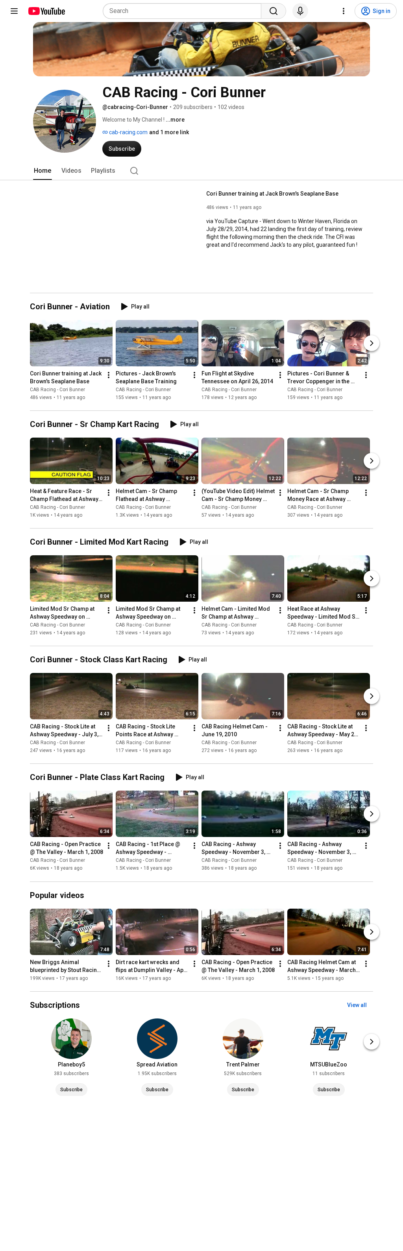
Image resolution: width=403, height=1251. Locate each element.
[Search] (273, 11)
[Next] (371, 343)
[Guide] (14, 11)
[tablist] (201, 170)
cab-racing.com (128, 132)
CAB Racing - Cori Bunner (57, 389)
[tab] (42, 170)
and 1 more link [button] (169, 132)
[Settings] (343, 11)
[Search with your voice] (300, 11)
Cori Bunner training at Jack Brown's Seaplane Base (272, 193)
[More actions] (108, 375)
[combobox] (184, 11)
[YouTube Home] (46, 11)
